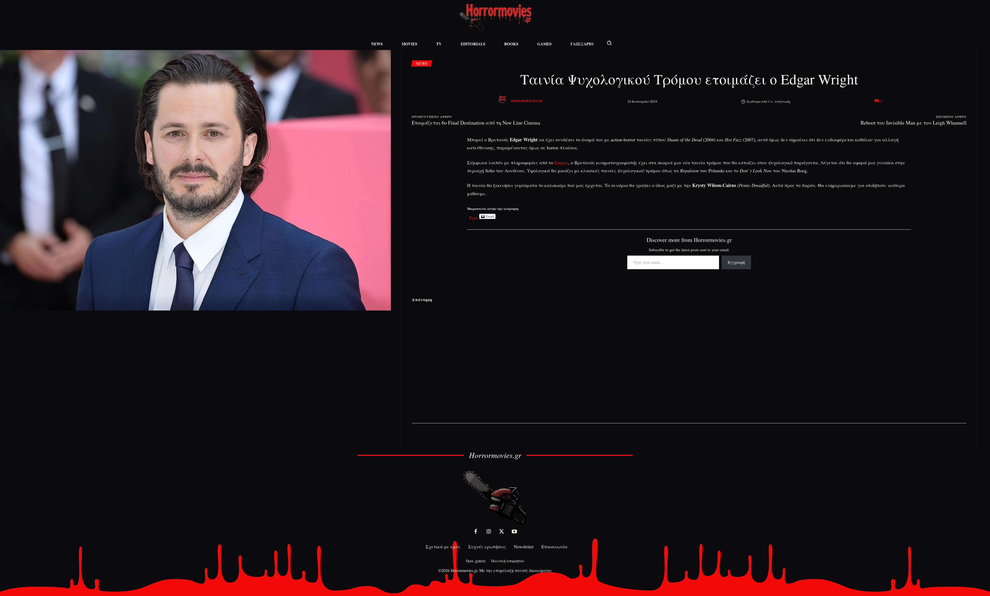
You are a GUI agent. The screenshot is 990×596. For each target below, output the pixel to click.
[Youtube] (514, 531)
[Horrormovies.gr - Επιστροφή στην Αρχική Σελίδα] (495, 18)
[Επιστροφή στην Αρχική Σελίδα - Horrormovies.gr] (495, 497)
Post (473, 216)
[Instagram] (488, 531)
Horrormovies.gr (526, 101)
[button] (609, 43)
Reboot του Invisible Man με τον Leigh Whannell (914, 122)
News (421, 63)
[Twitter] (501, 531)
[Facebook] (475, 531)
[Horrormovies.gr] (503, 101)
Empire (561, 162)
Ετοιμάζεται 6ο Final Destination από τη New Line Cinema (476, 122)
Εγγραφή (736, 262)
